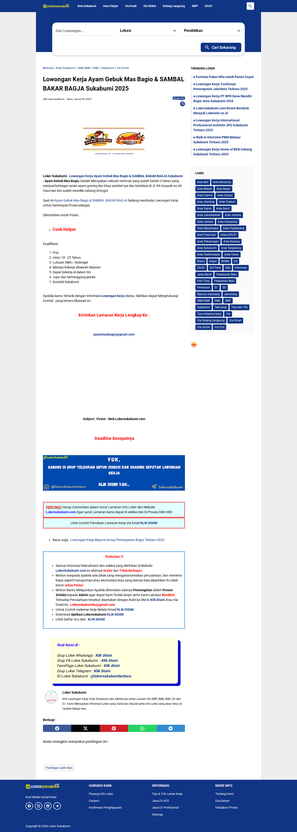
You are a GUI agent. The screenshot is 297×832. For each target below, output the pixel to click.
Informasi (241, 267)
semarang (230, 294)
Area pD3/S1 (229, 234)
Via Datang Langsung (211, 320)
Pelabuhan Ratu (224, 281)
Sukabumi (203, 307)
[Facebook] (29, 806)
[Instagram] (38, 806)
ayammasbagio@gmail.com (114, 334)
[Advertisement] (114, 369)
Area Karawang (227, 221)
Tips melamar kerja (209, 314)
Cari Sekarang (224, 47)
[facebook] (57, 728)
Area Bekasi (204, 188)
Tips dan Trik (239, 307)
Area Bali (202, 182)
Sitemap (157, 814)
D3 (235, 261)
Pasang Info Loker (102, 794)
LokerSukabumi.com (71, 570)
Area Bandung (222, 182)
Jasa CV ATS (162, 801)
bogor (213, 261)
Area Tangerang (231, 248)
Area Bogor (223, 188)
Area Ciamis (205, 195)
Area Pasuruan (206, 234)
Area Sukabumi (86, 6)
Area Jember (205, 221)
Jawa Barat (204, 274)
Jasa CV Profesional (167, 807)
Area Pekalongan (208, 241)
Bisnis (201, 261)
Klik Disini (157, 600)
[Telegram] (57, 806)
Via (228, 314)
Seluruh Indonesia (208, 294)
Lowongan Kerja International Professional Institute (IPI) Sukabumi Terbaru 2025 (220, 125)
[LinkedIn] (48, 806)
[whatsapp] (142, 728)
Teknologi (221, 307)
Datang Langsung (174, 6)
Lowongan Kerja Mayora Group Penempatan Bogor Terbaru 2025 (117, 540)
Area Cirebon (227, 201)
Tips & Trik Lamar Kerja (167, 794)
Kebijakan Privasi (226, 807)
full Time (215, 267)
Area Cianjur (110, 6)
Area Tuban (231, 254)
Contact (94, 801)
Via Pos (219, 327)
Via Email (130, 6)
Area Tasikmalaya (208, 254)
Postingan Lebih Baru (59, 768)
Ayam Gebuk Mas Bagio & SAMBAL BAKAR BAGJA (90, 200)
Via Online (149, 6)
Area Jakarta (233, 215)
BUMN (225, 261)
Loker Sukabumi (59, 826)
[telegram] (171, 728)
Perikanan (203, 287)
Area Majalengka (207, 228)
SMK (217, 300)
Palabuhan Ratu (226, 274)
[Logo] (54, 786)
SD (224, 287)
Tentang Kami (224, 794)
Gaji (227, 267)
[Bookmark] (182, 104)
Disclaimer (222, 801)
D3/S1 (209, 6)
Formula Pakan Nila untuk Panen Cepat (225, 77)
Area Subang (231, 241)
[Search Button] (250, 6)
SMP (195, 6)
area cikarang (205, 201)
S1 (216, 287)
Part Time (203, 281)
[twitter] (85, 728)
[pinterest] (114, 728)
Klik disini (111, 665)
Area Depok (204, 208)
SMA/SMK (203, 300)
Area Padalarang (233, 228)
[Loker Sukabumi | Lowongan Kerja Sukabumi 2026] (56, 6)
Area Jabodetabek (208, 215)
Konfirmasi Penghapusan (105, 807)
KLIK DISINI (148, 523)
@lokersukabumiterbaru (110, 676)
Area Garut (223, 208)
